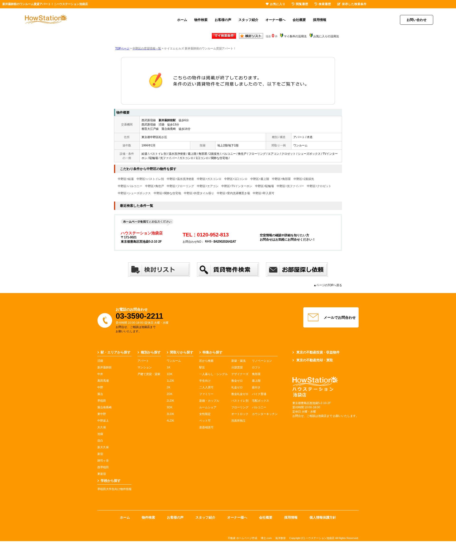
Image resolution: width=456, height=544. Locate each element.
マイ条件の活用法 (295, 36)
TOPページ (122, 48)
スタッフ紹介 (248, 20)
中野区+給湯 (126, 179)
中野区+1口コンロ (235, 179)
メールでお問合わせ (340, 317)
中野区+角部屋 (281, 179)
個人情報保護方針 (322, 517)
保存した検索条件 (354, 4)
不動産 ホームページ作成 (242, 538)
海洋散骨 (280, 538)
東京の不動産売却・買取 (314, 360)
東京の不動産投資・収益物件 (318, 352)
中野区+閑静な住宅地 (167, 193)
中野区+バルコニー (130, 186)
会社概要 (299, 20)
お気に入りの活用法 (326, 36)
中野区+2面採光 (304, 179)
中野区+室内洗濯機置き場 (233, 193)
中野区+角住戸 (154, 186)
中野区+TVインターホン (236, 186)
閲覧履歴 (302, 4)
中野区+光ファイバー (290, 186)
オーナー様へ (275, 20)
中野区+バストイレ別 (150, 179)
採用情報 (319, 20)
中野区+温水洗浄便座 (180, 179)
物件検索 (201, 20)
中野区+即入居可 (263, 193)
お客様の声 (223, 20)
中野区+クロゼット (319, 186)
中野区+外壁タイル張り (199, 193)
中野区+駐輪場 (264, 186)
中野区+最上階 (259, 179)
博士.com (266, 538)
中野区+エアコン (207, 186)
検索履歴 (325, 4)
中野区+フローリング (180, 186)
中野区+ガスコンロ (209, 179)
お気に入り (277, 4)
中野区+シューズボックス (134, 193)
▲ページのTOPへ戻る (328, 285)
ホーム (182, 20)
